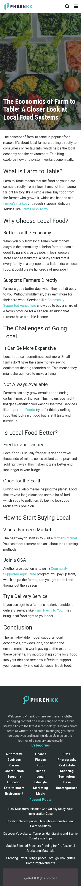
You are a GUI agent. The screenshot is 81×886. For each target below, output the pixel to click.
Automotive (14, 754)
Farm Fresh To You (35, 209)
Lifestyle (40, 782)
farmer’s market (15, 203)
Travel (66, 782)
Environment (14, 793)
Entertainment (14, 788)
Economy (14, 776)
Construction (14, 771)
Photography (66, 759)
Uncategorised (67, 788)
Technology (66, 776)
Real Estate (67, 765)
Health (40, 771)
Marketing (40, 788)
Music (40, 793)
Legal (40, 776)
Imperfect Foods (22, 410)
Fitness (40, 759)
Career (14, 765)
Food (40, 765)
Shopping (67, 771)
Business (14, 759)
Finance (40, 754)
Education (14, 782)
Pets (67, 754)
